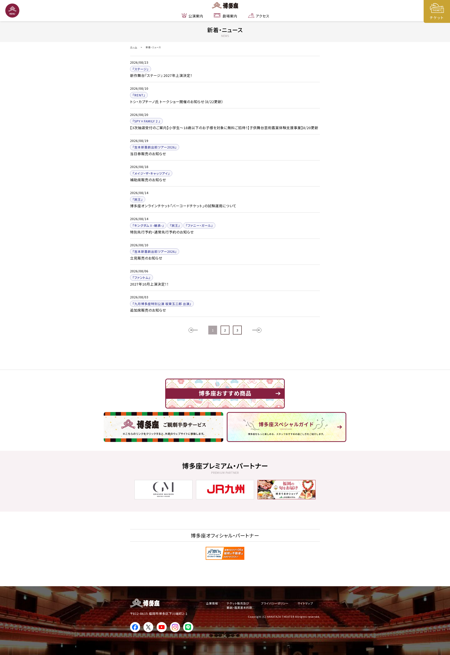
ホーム (133, 47)
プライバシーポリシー (275, 603)
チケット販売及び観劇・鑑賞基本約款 (239, 605)
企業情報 (212, 603)
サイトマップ (305, 603)
